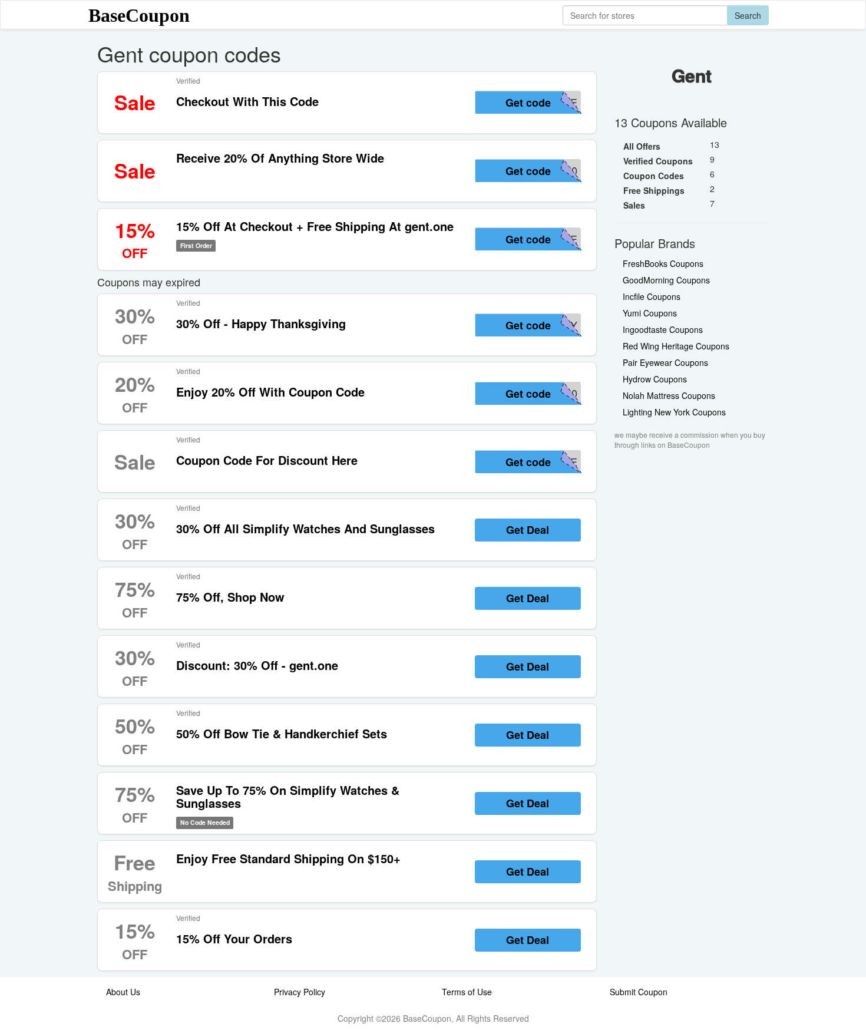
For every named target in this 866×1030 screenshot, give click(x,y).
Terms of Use (467, 992)
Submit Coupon (638, 992)
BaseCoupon (139, 15)
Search (748, 15)
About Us (123, 992)
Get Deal (527, 529)
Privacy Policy (299, 992)
